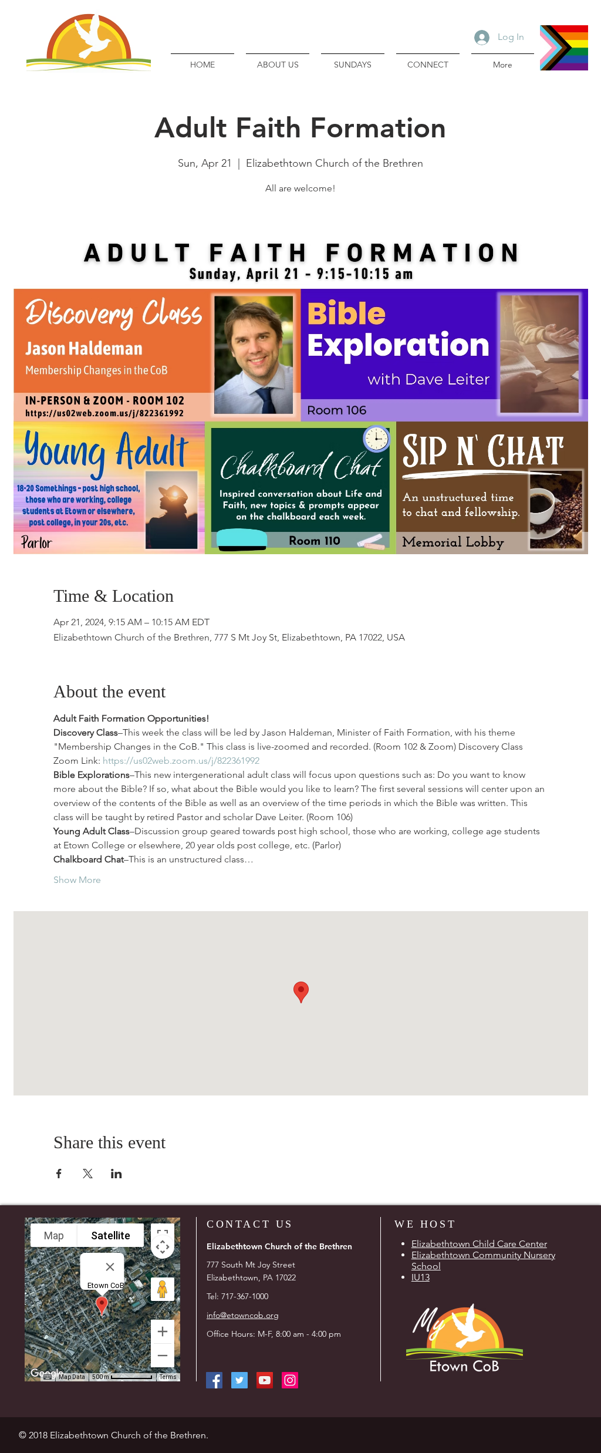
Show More (77, 879)
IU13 (420, 1277)
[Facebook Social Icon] (214, 1380)
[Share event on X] (87, 1173)
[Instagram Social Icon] (290, 1380)
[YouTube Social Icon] (264, 1380)
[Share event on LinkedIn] (116, 1173)
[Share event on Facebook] (59, 1173)
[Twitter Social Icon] (239, 1380)
